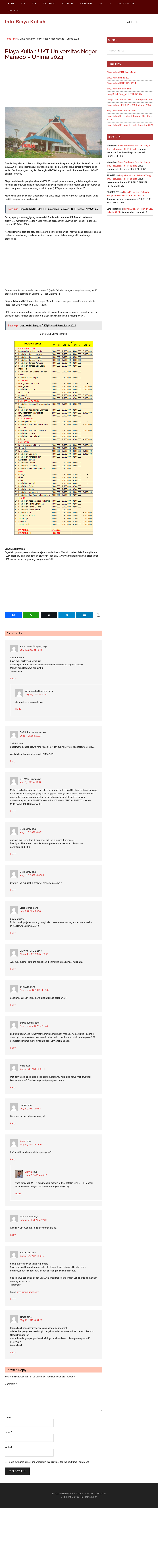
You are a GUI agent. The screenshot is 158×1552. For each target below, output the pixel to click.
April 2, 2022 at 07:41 (30, 782)
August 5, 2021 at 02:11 (32, 832)
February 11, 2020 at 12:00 (33, 1220)
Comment (11, 1384)
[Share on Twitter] (49, 615)
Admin (28, 1171)
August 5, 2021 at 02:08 (32, 875)
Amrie (23, 1141)
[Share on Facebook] (13, 615)
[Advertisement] (53, 84)
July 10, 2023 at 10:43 (31, 649)
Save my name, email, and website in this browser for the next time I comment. (49, 1462)
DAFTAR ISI (100, 1493)
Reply (13, 678)
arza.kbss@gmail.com (28, 1292)
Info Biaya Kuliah (25, 21)
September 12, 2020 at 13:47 (34, 990)
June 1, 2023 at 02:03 (31, 735)
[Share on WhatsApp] (31, 615)
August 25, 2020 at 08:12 (32, 1069)
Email (8, 1432)
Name (9, 1417)
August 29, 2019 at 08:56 (32, 1256)
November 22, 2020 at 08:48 (34, 954)
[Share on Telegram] (66, 615)
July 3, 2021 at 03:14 (30, 911)
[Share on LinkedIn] (84, 615)
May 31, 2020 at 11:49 (31, 1144)
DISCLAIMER (58, 1493)
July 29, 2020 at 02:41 (31, 1108)
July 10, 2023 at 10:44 (36, 694)
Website (9, 1447)
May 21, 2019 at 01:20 (31, 1320)
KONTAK (89, 1493)
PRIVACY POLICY (74, 1493)
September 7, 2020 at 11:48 (34, 1026)
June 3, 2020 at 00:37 (36, 1175)
